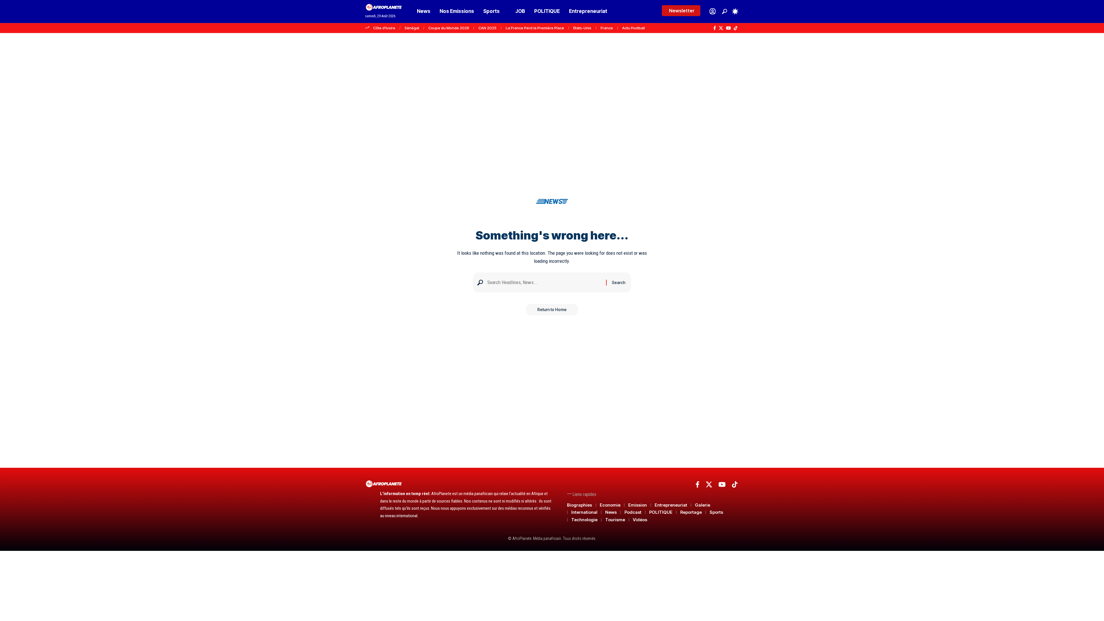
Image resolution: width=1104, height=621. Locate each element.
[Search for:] (544, 282)
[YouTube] (728, 28)
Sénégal (412, 28)
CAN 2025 (487, 28)
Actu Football (633, 28)
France (607, 28)
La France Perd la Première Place (535, 28)
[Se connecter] (712, 11)
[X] (720, 28)
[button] (724, 11)
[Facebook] (714, 28)
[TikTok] (735, 28)
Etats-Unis (582, 28)
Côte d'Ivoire (384, 28)
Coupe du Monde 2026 (448, 28)
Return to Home (552, 309)
